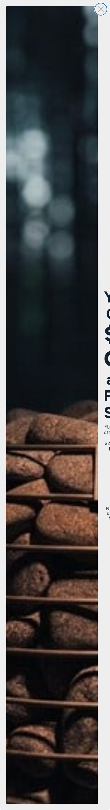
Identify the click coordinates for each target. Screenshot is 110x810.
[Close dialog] (101, 9)
